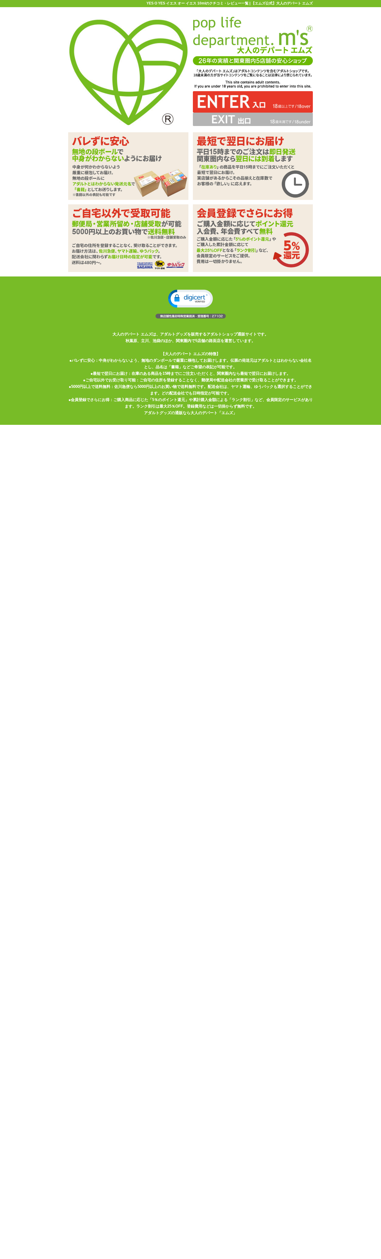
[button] (190, 298)
